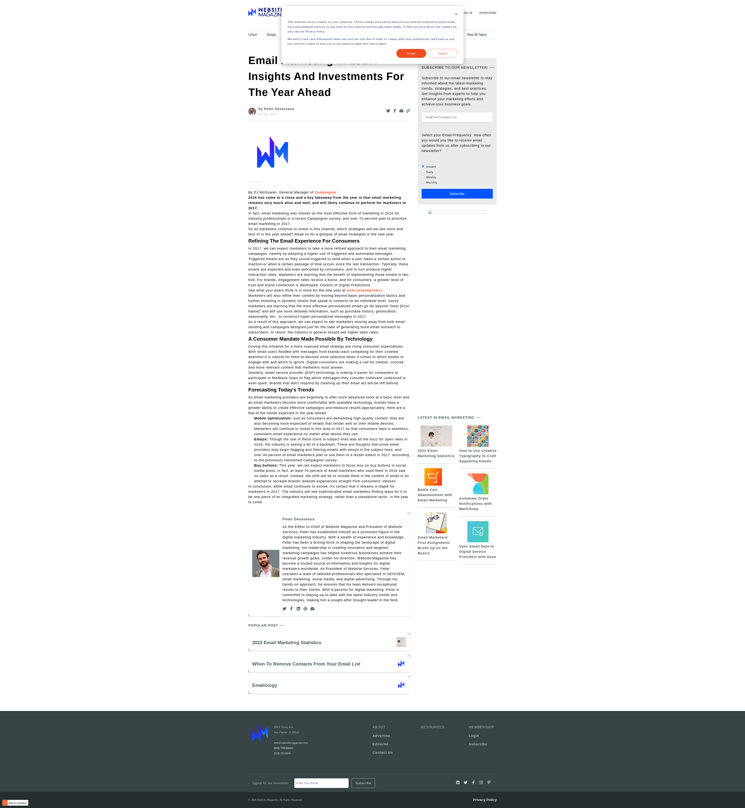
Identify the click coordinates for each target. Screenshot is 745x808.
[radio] (457, 166)
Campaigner (326, 192)
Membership (481, 727)
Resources (432, 727)
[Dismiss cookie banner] (456, 14)
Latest (252, 34)
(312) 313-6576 (282, 753)
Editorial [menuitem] (380, 744)
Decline (442, 53)
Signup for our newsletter (270, 783)
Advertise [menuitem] (381, 736)
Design (271, 34)
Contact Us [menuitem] (382, 752)
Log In (467, 12)
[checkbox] (457, 174)
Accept (411, 53)
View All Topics (477, 34)
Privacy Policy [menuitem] (485, 800)
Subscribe (488, 12)
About (378, 727)
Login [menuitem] (474, 736)
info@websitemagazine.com (291, 742)
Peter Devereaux (298, 519)
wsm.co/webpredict (364, 290)
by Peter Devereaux (276, 109)
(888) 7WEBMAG (283, 748)
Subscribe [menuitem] (478, 744)
